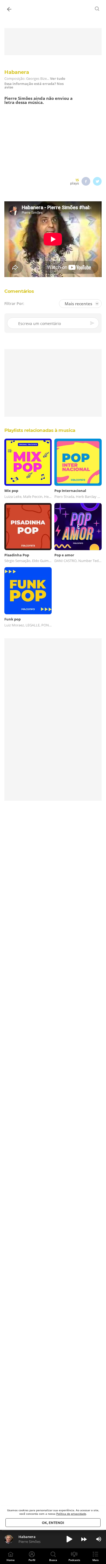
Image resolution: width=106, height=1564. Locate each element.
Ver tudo (57, 78)
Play (69, 1539)
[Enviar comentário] (92, 323)
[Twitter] (97, 181)
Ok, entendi (53, 1523)
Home (11, 1560)
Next (84, 1539)
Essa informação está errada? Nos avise (34, 85)
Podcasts (74, 1560)
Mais (95, 1560)
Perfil (32, 1560)
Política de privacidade (71, 1514)
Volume (98, 1539)
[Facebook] (86, 181)
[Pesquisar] (97, 9)
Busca (53, 1560)
